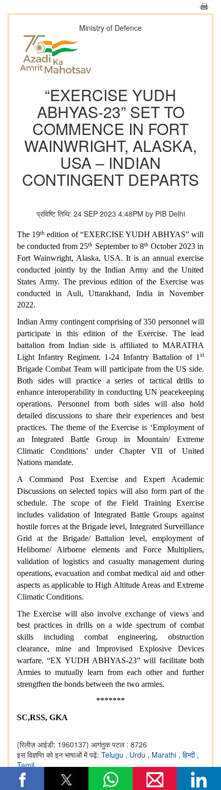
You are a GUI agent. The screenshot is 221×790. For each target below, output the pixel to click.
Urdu (139, 754)
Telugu (113, 754)
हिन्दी (189, 754)
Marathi (165, 754)
